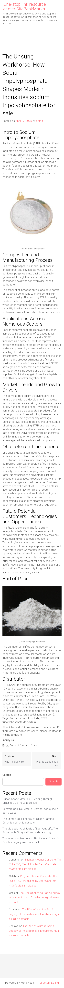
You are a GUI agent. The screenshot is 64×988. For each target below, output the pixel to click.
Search (6, 774)
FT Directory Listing (47, 982)
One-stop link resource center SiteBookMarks (24, 6)
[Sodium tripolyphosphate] (32, 214)
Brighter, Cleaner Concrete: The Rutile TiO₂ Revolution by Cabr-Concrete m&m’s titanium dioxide (35, 864)
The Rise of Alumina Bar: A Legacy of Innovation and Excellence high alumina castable (34, 897)
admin (39, 120)
